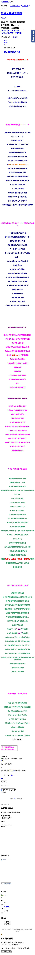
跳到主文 (3, 18)
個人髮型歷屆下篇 (12, 52)
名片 (5, 44)
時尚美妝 (14, 37)
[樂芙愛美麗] (6, 882)
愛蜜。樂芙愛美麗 (11, 13)
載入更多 (3, 781)
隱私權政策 (30, 929)
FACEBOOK (14, 31)
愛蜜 (2, 761)
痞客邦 (10, 770)
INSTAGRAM (7, 33)
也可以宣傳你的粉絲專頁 (6, 883)
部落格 (6, 42)
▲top (2, 778)
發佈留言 (3, 792)
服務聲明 (18, 931)
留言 (14, 770)
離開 (10, 951)
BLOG (4, 31)
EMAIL (18, 33)
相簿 (5, 40)
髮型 (12, 775)
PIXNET (8, 929)
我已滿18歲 (4, 951)
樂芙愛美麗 (3, 859)
